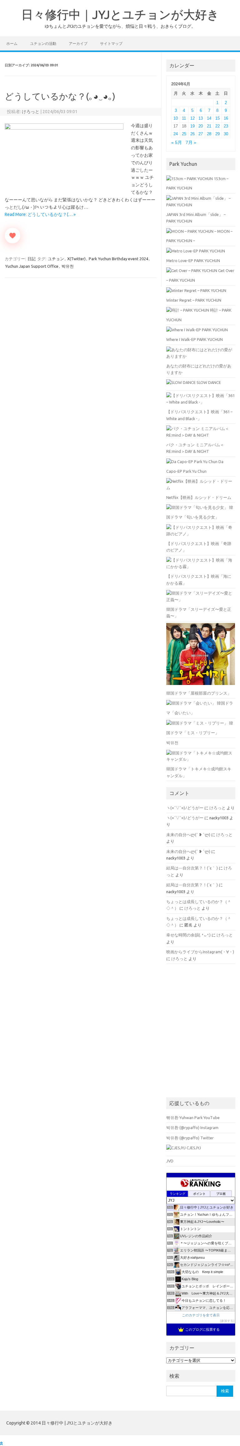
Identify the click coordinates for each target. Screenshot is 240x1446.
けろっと (30, 111)
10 (175, 118)
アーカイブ (78, 43)
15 (217, 118)
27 (200, 134)
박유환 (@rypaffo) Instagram (192, 1127)
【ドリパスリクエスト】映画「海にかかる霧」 (198, 579)
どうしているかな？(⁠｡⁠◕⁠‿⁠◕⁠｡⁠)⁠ (60, 96)
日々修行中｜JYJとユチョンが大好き (120, 14)
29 (217, 134)
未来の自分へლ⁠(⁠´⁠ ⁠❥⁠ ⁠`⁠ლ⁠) (188, 834)
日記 (32, 258)
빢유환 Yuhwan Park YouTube (193, 1117)
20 (200, 126)
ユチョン (56, 258)
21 (209, 126)
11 (184, 118)
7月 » (191, 142)
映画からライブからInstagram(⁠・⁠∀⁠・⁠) (200, 952)
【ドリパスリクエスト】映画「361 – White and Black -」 (199, 414)
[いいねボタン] (12, 235)
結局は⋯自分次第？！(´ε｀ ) (192, 868)
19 (192, 126)
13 (200, 118)
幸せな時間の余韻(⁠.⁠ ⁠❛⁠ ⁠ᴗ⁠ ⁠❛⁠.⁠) (188, 935)
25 (184, 134)
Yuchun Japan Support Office (31, 266)
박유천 (68, 266)
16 (226, 118)
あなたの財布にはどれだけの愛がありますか (198, 369)
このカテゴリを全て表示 (201, 1315)
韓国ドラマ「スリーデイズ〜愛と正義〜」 (198, 612)
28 (209, 134)
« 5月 (176, 142)
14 (209, 118)
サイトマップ (111, 43)
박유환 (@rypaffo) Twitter (190, 1138)
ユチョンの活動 (43, 43)
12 (192, 118)
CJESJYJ (193, 1148)
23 (226, 126)
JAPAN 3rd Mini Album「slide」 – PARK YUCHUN (196, 217)
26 (192, 134)
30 (226, 134)
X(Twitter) (76, 258)
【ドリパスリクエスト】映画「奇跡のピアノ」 (198, 546)
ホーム (12, 43)
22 (217, 126)
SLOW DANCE (208, 382)
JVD (169, 1161)
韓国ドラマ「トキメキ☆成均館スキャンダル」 (198, 772)
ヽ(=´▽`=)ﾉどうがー (184, 808)
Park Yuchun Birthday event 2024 (118, 258)
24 (175, 134)
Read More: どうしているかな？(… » (40, 214)
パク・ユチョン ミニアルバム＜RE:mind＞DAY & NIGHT (195, 448)
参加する (227, 1321)
